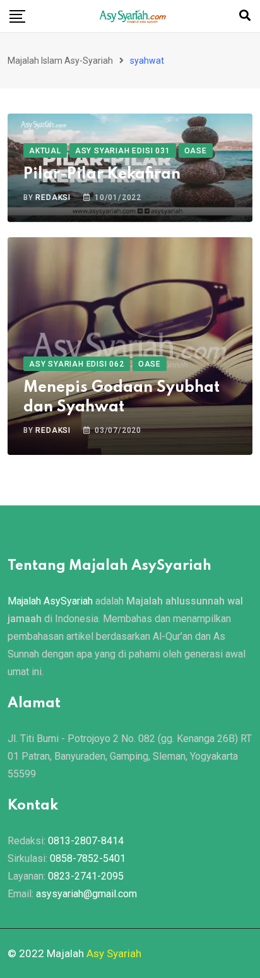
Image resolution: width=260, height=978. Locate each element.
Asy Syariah (113, 953)
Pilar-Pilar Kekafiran (101, 174)
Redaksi (53, 197)
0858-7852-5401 (88, 858)
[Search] (245, 15)
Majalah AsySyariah (50, 601)
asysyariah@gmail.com (86, 894)
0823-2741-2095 (86, 876)
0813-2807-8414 (86, 841)
